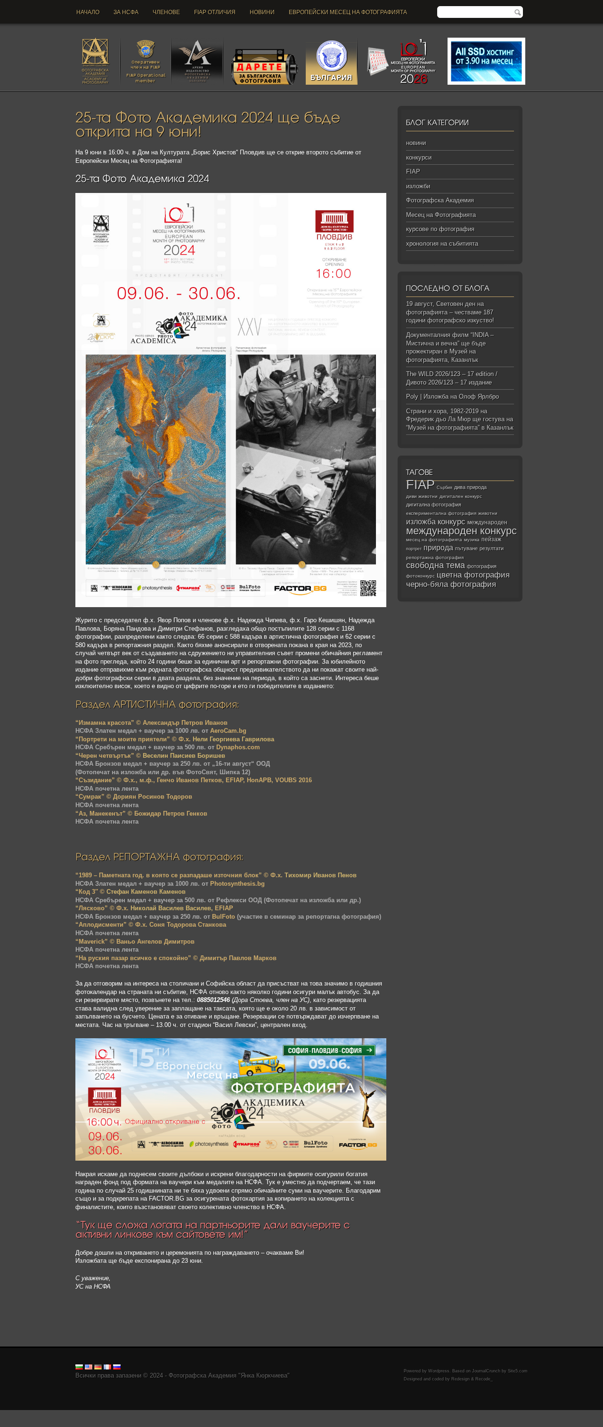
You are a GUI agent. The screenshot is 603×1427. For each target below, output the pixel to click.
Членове (166, 12)
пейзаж (491, 539)
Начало (87, 12)
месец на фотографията (434, 539)
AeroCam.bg (228, 730)
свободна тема (435, 565)
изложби (418, 186)
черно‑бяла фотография (451, 584)
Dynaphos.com (238, 747)
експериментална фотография (441, 513)
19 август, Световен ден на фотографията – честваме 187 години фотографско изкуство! (450, 312)
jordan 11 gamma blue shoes (39, 1414)
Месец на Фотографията (441, 214)
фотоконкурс (420, 575)
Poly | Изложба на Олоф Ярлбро (452, 396)
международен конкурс (461, 531)
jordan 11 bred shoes (462, 1414)
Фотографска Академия (440, 200)
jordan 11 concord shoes (191, 1414)
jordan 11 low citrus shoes (144, 1422)
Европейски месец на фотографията (348, 12)
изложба (421, 521)
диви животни (422, 496)
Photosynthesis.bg (237, 883)
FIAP (413, 171)
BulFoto (223, 916)
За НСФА (126, 12)
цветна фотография (473, 574)
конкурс (451, 521)
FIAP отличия (215, 12)
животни (487, 513)
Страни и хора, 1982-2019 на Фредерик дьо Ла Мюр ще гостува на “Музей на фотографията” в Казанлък (459, 419)
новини (262, 12)
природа (438, 547)
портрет (414, 548)
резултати (492, 548)
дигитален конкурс (461, 496)
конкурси (419, 157)
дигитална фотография (433, 504)
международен (487, 522)
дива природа (470, 487)
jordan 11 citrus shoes (327, 1414)
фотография (482, 566)
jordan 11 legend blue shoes (118, 1414)
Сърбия (444, 487)
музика (472, 539)
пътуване (466, 548)
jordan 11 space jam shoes (395, 1414)
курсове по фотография (440, 228)
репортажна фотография (435, 557)
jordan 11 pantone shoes (74, 1422)
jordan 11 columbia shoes (260, 1414)
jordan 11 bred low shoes (526, 1414)
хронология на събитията (442, 243)
